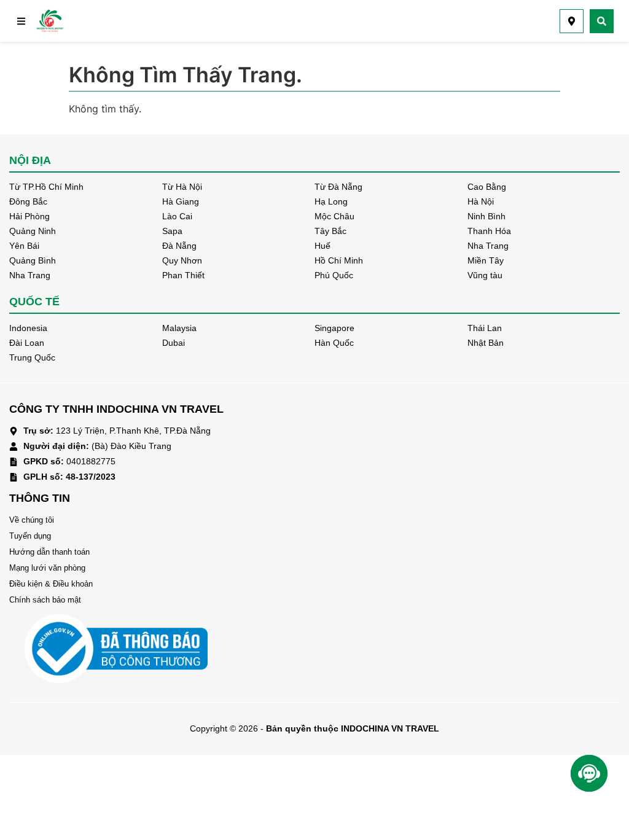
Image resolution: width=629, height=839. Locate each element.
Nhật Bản (485, 343)
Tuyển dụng (30, 535)
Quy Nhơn (182, 260)
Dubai (173, 343)
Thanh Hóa (489, 231)
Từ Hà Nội (182, 187)
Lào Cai (177, 216)
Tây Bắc (330, 231)
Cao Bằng (486, 187)
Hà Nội (480, 201)
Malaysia (179, 328)
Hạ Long (331, 201)
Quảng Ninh (32, 231)
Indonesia (28, 328)
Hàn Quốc (334, 343)
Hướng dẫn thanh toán (49, 551)
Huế (322, 246)
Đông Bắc (28, 201)
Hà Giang (180, 201)
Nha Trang (488, 246)
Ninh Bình (486, 216)
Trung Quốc (32, 357)
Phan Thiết (183, 275)
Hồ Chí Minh (338, 260)
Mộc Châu (334, 216)
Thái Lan (484, 328)
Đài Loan (26, 343)
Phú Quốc (333, 275)
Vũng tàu (484, 275)
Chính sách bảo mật (45, 599)
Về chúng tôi (31, 520)
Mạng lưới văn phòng (47, 567)
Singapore (334, 328)
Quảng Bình (32, 260)
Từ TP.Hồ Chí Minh (46, 187)
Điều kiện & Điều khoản (51, 583)
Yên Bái (24, 246)
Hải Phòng (29, 216)
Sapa (172, 231)
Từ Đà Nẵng (338, 187)
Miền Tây (485, 260)
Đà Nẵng (179, 246)
